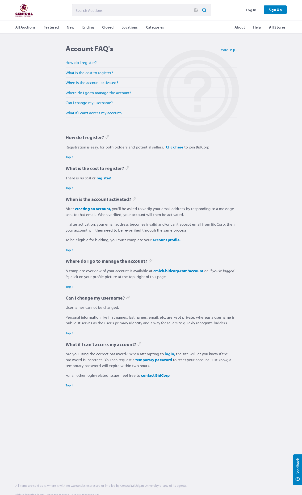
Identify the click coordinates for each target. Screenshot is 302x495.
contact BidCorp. (155, 375)
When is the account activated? (92, 82)
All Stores (277, 27)
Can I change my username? (89, 102)
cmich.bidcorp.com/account (178, 270)
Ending (88, 27)
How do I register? (81, 62)
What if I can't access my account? (94, 112)
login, (170, 353)
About (240, 27)
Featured (51, 27)
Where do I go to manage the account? (98, 92)
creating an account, (93, 208)
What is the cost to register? (89, 72)
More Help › (229, 50)
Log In (251, 10)
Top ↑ (69, 157)
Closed (107, 27)
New (70, 27)
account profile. (166, 239)
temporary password (153, 359)
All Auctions (25, 27)
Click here (174, 146)
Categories (155, 27)
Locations (130, 27)
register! (103, 177)
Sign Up (275, 9)
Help (257, 27)
